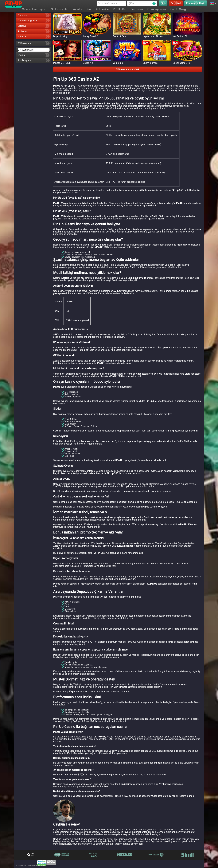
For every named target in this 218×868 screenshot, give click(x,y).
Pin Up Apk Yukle (97, 9)
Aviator (78, 9)
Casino (21, 55)
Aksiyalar (22, 31)
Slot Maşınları (24, 60)
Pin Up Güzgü (178, 9)
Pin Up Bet (120, 9)
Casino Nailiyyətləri (27, 20)
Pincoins (22, 15)
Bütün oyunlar (24, 43)
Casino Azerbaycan (34, 9)
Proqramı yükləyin (195, 3)
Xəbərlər (21, 36)
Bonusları (137, 9)
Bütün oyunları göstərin (128, 69)
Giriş (163, 3)
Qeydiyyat (176, 3)
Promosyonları (156, 9)
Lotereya (22, 25)
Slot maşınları (60, 9)
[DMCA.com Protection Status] (51, 863)
